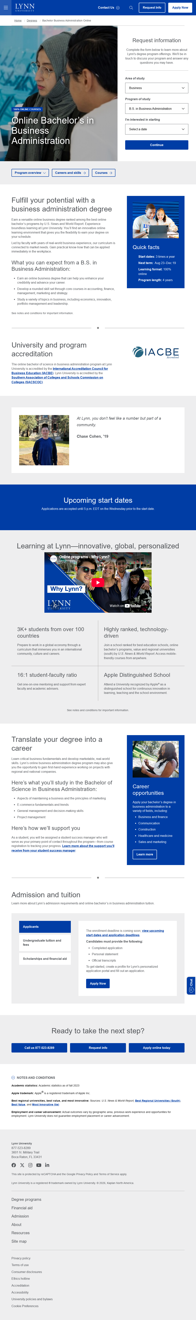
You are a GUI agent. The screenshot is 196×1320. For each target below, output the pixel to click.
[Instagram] (30, 1165)
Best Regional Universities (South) (157, 1100)
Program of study (137, 99)
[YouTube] (38, 1165)
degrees (32, 20)
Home (18, 20)
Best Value (18, 1104)
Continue (156, 145)
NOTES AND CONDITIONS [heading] (36, 1078)
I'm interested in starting (142, 119)
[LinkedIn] (47, 1165)
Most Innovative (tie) (45, 1104)
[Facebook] (13, 1165)
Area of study (135, 78)
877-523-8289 (21, 1148)
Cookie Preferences (24, 1306)
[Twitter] (22, 1165)
